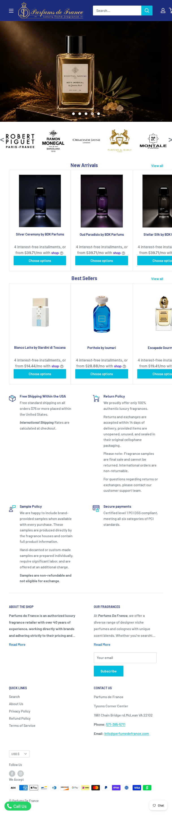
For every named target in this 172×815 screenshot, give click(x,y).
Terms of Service (22, 725)
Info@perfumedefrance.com (126, 733)
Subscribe (109, 671)
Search (14, 696)
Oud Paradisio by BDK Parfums (102, 234)
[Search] (147, 10)
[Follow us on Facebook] (12, 773)
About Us (16, 704)
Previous (2, 139)
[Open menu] (11, 11)
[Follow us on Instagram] (20, 773)
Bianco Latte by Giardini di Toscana (40, 347)
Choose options (40, 261)
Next (170, 139)
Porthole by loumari (101, 348)
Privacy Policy (19, 711)
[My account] (163, 10)
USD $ (15, 754)
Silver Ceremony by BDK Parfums (40, 234)
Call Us (20, 806)
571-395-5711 (115, 724)
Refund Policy (20, 718)
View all (157, 165)
